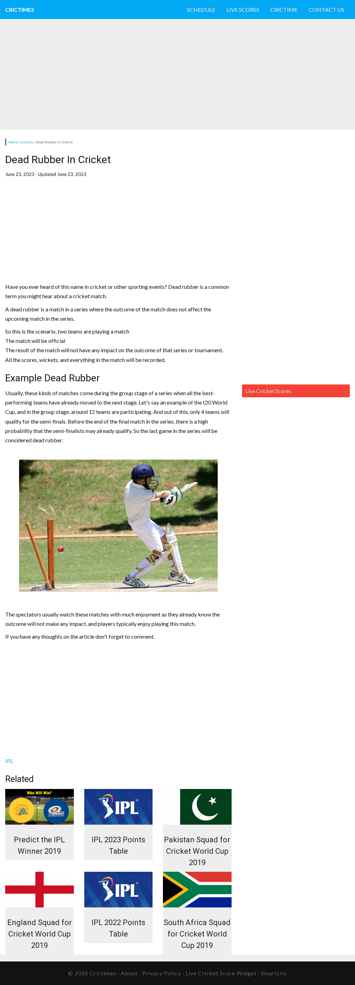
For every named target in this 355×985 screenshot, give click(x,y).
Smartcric (274, 973)
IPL (9, 760)
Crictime (283, 9)
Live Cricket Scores (268, 391)
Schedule (201, 9)
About (129, 973)
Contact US (326, 9)
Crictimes (19, 9)
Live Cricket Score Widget (221, 973)
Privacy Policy (161, 973)
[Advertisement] (166, 74)
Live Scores (242, 9)
